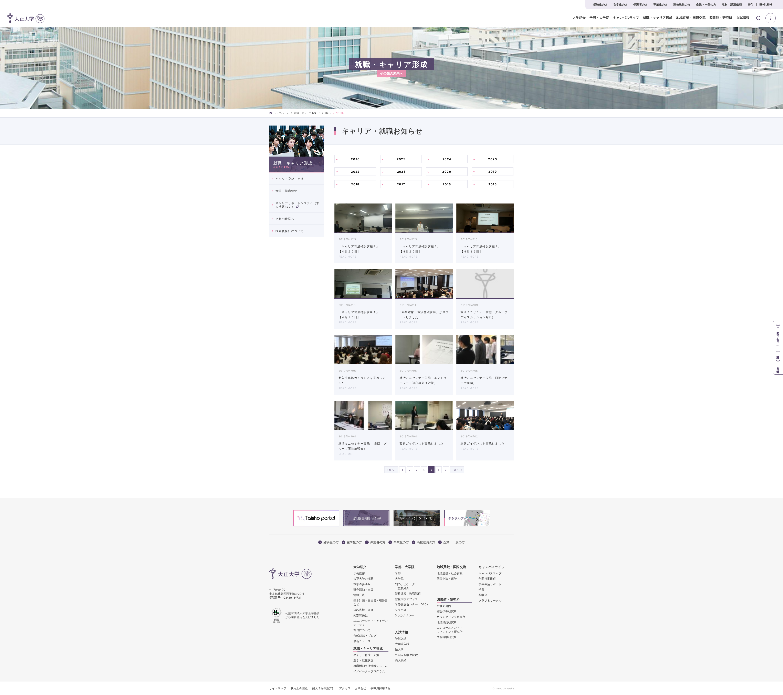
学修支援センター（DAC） (412, 604)
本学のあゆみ (361, 584)
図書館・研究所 (720, 18)
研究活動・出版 (363, 589)
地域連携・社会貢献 (449, 573)
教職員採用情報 (380, 688)
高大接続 (400, 660)
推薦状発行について (289, 231)
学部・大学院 (599, 18)
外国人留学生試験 (406, 655)
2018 (355, 184)
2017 (401, 184)
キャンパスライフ (626, 18)
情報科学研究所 (447, 637)
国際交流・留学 (447, 578)
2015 (492, 184)
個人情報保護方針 (323, 688)
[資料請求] (778, 351)
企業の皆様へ (284, 218)
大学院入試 (402, 644)
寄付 (750, 4)
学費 (481, 589)
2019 (492, 171)
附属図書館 (444, 606)
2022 (355, 171)
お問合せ (360, 688)
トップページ (281, 113)
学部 (398, 573)
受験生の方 (600, 4)
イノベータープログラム (369, 671)
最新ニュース (361, 641)
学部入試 (400, 638)
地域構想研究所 (447, 622)
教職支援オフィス (406, 599)
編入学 (399, 649)
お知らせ (327, 113)
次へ (457, 469)
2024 (446, 159)
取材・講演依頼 (732, 4)
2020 (446, 171)
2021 (401, 171)
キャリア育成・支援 (289, 178)
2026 (355, 159)
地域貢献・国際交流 (691, 18)
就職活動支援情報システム (370, 665)
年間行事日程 (487, 578)
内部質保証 (360, 615)
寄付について (361, 630)
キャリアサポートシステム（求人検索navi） (297, 204)
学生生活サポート (490, 584)
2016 (447, 184)
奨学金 (483, 595)
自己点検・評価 (363, 610)
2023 (492, 159)
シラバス (400, 610)
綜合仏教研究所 (447, 611)
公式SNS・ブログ (364, 635)
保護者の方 (640, 4)
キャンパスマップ (490, 573)
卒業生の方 (660, 4)
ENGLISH (765, 4)
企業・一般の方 (706, 4)
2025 (401, 159)
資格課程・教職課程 (408, 593)
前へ (391, 469)
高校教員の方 (681, 4)
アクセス (345, 688)
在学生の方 (620, 4)
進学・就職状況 (286, 190)
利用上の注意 (299, 688)
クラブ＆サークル (490, 600)
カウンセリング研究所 (451, 616)
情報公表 (359, 595)
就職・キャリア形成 (657, 18)
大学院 (399, 578)
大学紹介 (579, 18)
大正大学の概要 (363, 578)
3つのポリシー (404, 615)
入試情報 (742, 18)
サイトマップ (277, 688)
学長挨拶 (359, 573)
